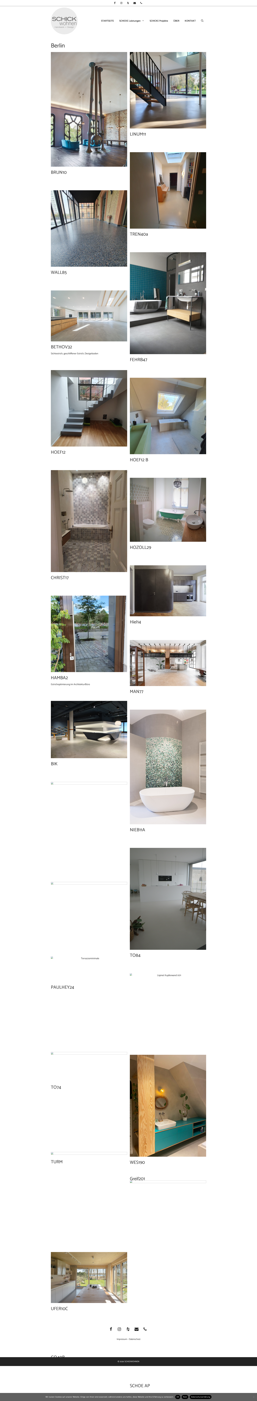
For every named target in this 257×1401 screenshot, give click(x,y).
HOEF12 (58, 452)
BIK (54, 764)
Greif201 (137, 1179)
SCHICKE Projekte (159, 21)
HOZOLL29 (140, 547)
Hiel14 (135, 622)
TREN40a (139, 234)
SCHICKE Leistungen (130, 21)
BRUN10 (59, 172)
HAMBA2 (59, 678)
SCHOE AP (140, 1386)
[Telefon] (141, 3)
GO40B (58, 1357)
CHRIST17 (60, 578)
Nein (185, 1397)
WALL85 (59, 272)
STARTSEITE (107, 21)
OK (178, 1397)
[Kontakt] (134, 3)
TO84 (135, 955)
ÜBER (176, 21)
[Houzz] (128, 3)
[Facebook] (115, 3)
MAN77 (136, 691)
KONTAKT (190, 21)
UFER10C (59, 1308)
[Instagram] (121, 3)
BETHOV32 (61, 347)
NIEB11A (137, 830)
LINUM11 (138, 134)
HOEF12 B (139, 460)
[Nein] (253, 1397)
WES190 (137, 1162)
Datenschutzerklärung (200, 1397)
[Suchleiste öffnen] (202, 21)
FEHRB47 (138, 360)
